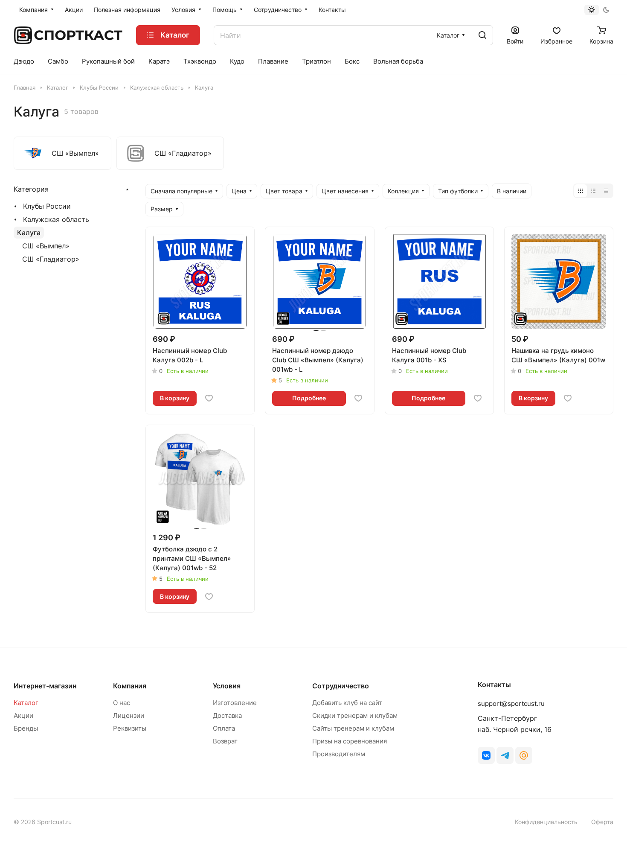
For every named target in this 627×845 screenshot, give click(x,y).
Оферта (602, 821)
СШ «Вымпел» (46, 246)
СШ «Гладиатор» (50, 259)
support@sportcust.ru (511, 703)
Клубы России (47, 206)
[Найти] (482, 35)
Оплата (224, 728)
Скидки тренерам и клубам (355, 715)
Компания (129, 686)
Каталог (26, 703)
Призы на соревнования (349, 741)
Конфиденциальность (546, 821)
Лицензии (128, 715)
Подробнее (309, 398)
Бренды (26, 728)
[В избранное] (209, 398)
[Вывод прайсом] (606, 190)
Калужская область (56, 219)
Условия (227, 686)
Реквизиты (129, 728)
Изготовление (235, 703)
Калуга (29, 232)
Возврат (225, 741)
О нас (121, 703)
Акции (23, 715)
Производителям (338, 754)
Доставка (227, 715)
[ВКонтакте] (486, 755)
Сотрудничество (340, 686)
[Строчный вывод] (593, 190)
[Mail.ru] (523, 755)
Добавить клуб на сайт (347, 703)
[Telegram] (505, 755)
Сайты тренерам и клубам (353, 728)
